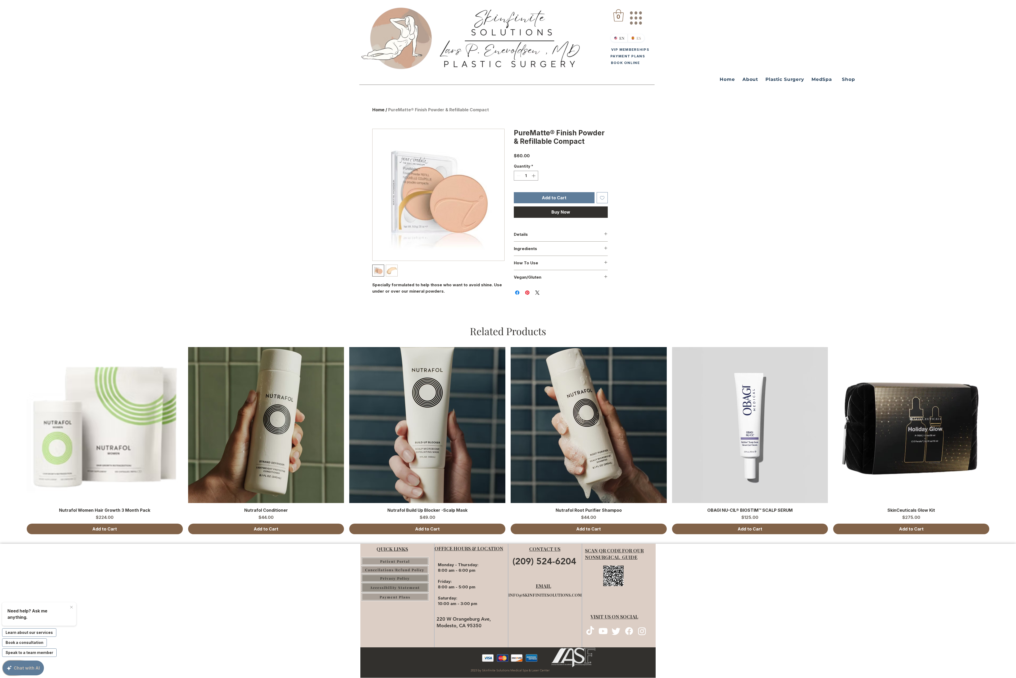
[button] (618, 15)
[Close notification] (71, 607)
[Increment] (534, 175)
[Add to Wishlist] (602, 197)
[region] (635, 16)
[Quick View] (105, 425)
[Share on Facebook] (517, 292)
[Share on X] (537, 292)
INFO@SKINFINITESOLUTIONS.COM (545, 595)
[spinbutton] (526, 175)
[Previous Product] (19, 425)
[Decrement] (518, 175)
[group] (508, 440)
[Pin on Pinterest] (527, 292)
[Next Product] (997, 425)
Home (378, 109)
